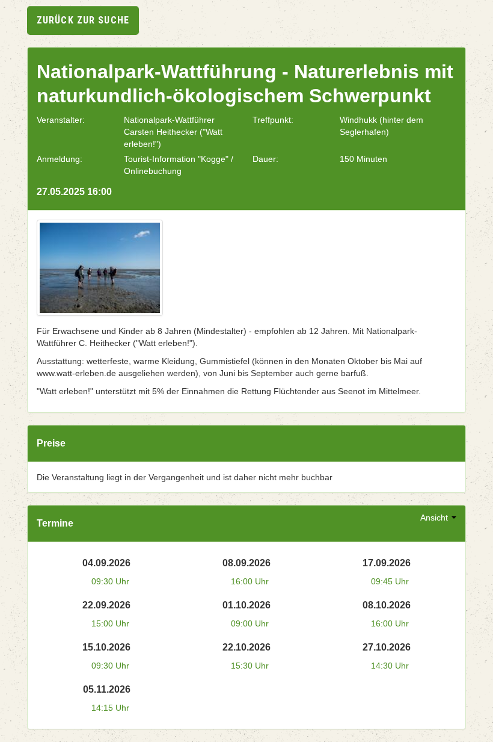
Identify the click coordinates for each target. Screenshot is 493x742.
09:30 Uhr (110, 581)
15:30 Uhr (250, 665)
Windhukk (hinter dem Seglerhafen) (381, 126)
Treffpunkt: (273, 120)
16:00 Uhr (250, 581)
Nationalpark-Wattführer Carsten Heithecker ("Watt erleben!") (173, 132)
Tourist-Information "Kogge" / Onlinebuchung (178, 165)
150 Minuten (363, 159)
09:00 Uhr (250, 623)
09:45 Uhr (390, 581)
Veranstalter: (61, 120)
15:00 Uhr (110, 623)
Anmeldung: (59, 159)
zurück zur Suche (83, 20)
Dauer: (265, 159)
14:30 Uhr (390, 665)
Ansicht (435, 517)
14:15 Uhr (110, 708)
